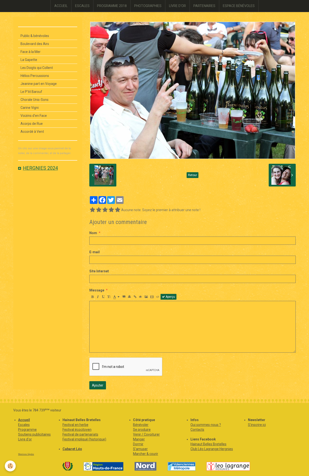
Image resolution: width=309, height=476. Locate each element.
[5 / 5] (117, 210)
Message (96, 290)
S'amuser (140, 449)
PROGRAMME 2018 (112, 6)
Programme (27, 429)
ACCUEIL (61, 6)
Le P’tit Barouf (31, 92)
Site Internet (99, 271)
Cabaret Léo (72, 449)
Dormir (138, 444)
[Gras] (92, 297)
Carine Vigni (30, 108)
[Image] (146, 297)
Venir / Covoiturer (146, 434)
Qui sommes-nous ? (205, 425)
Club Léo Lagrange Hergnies (211, 449)
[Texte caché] (140, 297)
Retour (192, 175)
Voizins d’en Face (34, 116)
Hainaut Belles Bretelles (208, 444)
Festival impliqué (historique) (84, 439)
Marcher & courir (145, 454)
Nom (93, 233)
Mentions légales (26, 454)
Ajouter (97, 385)
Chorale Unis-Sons (35, 100)
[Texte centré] (129, 297)
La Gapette (29, 60)
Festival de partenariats (80, 434)
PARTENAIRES (204, 6)
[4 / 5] (111, 210)
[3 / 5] (105, 210)
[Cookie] (10, 466)
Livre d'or (25, 439)
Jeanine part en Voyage (39, 84)
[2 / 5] (98, 210)
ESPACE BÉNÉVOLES (239, 6)
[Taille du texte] (109, 297)
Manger (139, 439)
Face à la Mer (31, 52)
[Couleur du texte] (116, 297)
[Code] (158, 297)
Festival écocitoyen (77, 429)
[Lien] (135, 297)
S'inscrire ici (257, 425)
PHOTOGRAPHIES (148, 6)
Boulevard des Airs (35, 44)
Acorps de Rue (32, 124)
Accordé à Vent (32, 132)
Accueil (24, 420)
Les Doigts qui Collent (37, 68)
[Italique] (98, 297)
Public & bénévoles (35, 36)
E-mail (94, 252)
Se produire (142, 429)
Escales (24, 425)
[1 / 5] (92, 210)
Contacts (197, 429)
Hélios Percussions (35, 76)
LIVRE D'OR (177, 6)
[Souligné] (103, 297)
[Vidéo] (152, 297)
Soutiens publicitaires (34, 434)
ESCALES (82, 6)
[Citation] (124, 297)
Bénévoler (140, 425)
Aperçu (170, 296)
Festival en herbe (75, 425)
